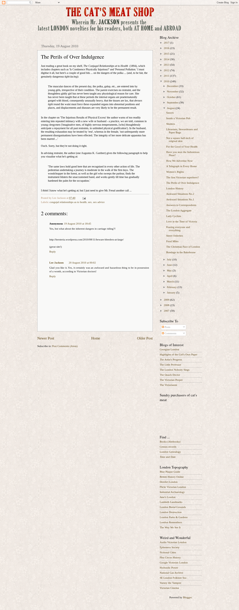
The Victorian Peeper (171, 379)
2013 (167, 64)
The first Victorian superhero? (182, 177)
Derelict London (169, 482)
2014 (167, 59)
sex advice (99, 202)
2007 (167, 310)
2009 (167, 299)
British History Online (172, 476)
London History (175, 188)
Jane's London (167, 497)
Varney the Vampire (170, 582)
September (173, 102)
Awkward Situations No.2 (180, 193)
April (170, 276)
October (171, 97)
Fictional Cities (168, 552)
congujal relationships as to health (68, 202)
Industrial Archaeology (172, 492)
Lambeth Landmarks (171, 502)
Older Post (145, 338)
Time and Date (168, 456)
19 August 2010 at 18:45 (77, 223)
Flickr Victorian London (173, 487)
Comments (170, 333)
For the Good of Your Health (182, 146)
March (171, 281)
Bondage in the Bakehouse (181, 252)
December (173, 86)
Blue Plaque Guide (170, 471)
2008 (167, 305)
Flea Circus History (170, 557)
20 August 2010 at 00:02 (82, 262)
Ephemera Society (170, 547)
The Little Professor (170, 364)
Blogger (187, 597)
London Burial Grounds (173, 507)
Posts (167, 327)
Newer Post (45, 338)
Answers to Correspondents (181, 205)
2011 (167, 75)
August (171, 108)
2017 (167, 42)
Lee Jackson (56, 262)
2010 (167, 81)
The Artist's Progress (171, 359)
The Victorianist (168, 385)
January (171, 292)
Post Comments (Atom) (65, 346)
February (172, 287)
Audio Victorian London (173, 542)
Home (95, 338)
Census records (168, 446)
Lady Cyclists (173, 216)
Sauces (170, 112)
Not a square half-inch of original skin (180, 140)
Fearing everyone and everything (178, 229)
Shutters (170, 123)
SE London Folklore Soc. (173, 577)
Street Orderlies (174, 235)
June (170, 265)
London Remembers (171, 522)
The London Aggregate (179, 210)
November (173, 91)
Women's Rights (175, 171)
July (169, 259)
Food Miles (172, 241)
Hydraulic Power (169, 567)
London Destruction (171, 512)
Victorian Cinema (169, 588)
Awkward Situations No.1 (180, 199)
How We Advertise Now (179, 160)
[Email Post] (83, 198)
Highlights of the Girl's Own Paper (178, 354)
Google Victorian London (174, 562)
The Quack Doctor (170, 374)
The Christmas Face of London (183, 246)
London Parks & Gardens (174, 517)
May (170, 270)
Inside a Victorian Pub (178, 118)
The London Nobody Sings (174, 369)
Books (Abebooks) (170, 441)
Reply (52, 251)
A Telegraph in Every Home (181, 166)
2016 (167, 48)
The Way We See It (170, 527)
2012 (167, 70)
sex (90, 202)
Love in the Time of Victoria (181, 221)
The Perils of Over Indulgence (182, 182)
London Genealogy (170, 451)
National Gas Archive (171, 572)
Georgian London (169, 349)
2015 (167, 53)
